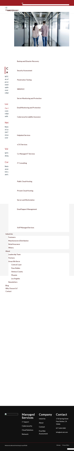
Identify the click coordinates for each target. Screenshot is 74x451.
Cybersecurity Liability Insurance (29, 117)
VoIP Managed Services (25, 228)
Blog (7, 286)
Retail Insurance (14, 244)
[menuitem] (32, 4)
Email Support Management (27, 209)
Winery (11, 248)
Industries (9, 234)
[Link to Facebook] (5, 2)
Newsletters (12, 282)
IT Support (19, 126)
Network (25, 434)
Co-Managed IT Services (26, 154)
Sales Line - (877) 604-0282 (49, 4)
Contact (8, 291)
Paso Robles (15, 268)
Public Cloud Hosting (24, 181)
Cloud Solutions (20, 172)
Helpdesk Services (23, 135)
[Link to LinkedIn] (8, 2)
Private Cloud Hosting (25, 191)
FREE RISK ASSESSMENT (63, 4)
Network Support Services (24, 218)
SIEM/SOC (21, 89)
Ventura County (17, 272)
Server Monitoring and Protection (29, 98)
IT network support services (52, 302)
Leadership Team (14, 254)
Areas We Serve (14, 261)
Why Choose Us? (11, 288)
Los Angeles (15, 279)
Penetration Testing (24, 80)
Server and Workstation (25, 200)
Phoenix (14, 275)
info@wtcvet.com (62, 432)
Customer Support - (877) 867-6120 (32, 4)
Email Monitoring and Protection (29, 108)
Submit (9, 393)
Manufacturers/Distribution (18, 241)
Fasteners (12, 237)
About (7, 251)
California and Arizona (52, 305)
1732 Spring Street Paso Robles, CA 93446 (62, 421)
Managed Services (12, 10)
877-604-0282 (61, 428)
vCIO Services (22, 145)
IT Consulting (22, 163)
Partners (11, 258)
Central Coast (16, 265)
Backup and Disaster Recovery (28, 61)
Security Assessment (24, 71)
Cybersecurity (20, 52)
